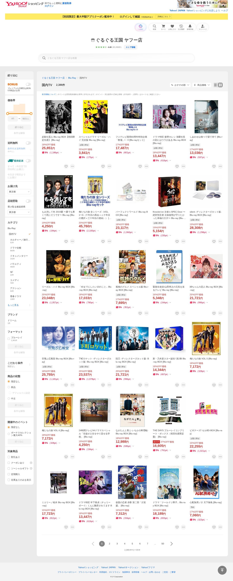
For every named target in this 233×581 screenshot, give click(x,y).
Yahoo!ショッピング (88, 567)
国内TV (47, 85)
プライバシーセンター (87, 572)
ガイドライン (114, 572)
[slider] (7, 113)
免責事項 (126, 572)
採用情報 (135, 572)
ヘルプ (224, 10)
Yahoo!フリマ (148, 567)
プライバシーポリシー (67, 572)
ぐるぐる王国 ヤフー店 (53, 78)
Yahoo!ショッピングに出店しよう (203, 10)
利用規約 (103, 572)
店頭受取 (13, 201)
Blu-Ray (72, 78)
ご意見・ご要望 (168, 572)
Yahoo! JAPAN (177, 10)
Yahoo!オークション (128, 567)
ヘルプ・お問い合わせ (150, 572)
